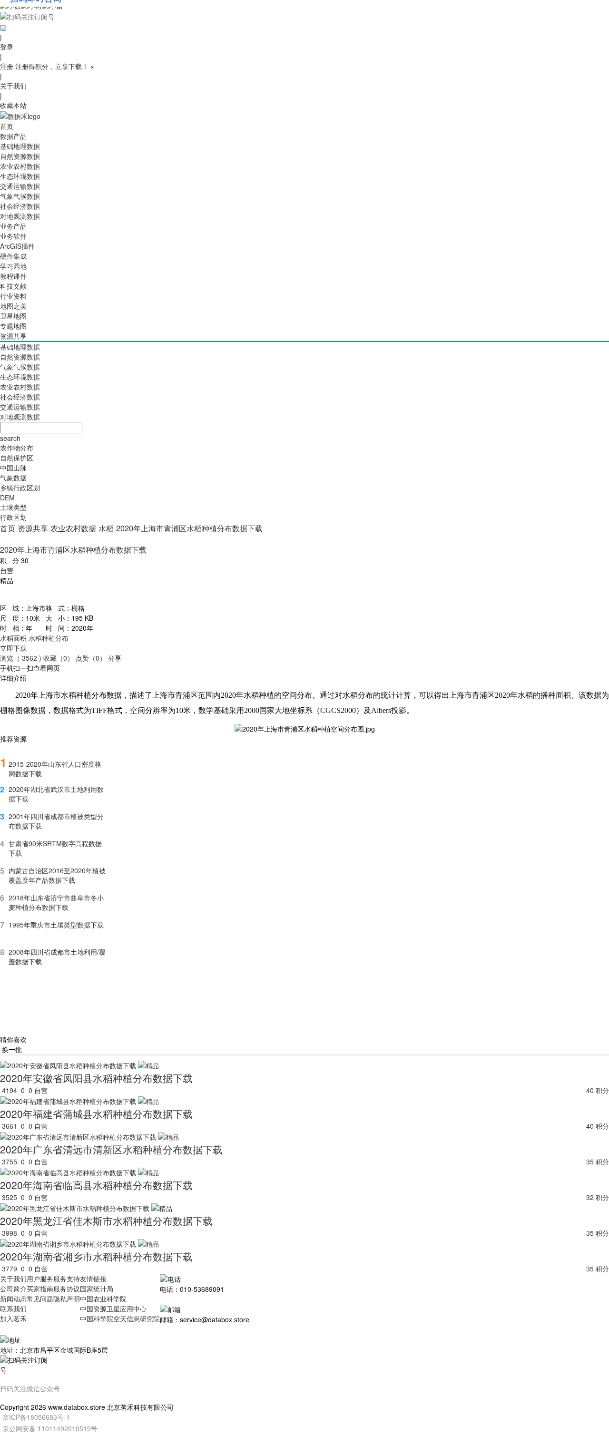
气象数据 (13, 477)
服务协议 (66, 1288)
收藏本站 (13, 105)
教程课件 (13, 276)
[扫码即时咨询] (304, 16)
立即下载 (13, 648)
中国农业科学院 (103, 1298)
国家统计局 (96, 1288)
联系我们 (13, 1308)
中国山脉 (13, 467)
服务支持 (66, 1278)
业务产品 (13, 226)
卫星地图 (13, 316)
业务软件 (13, 236)
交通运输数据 (20, 186)
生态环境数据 (20, 176)
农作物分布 (16, 447)
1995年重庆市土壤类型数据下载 (56, 924)
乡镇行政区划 (20, 487)
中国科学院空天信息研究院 (120, 1318)
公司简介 (13, 1288)
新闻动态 (13, 1298)
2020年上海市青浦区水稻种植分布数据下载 (189, 528)
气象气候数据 (20, 196)
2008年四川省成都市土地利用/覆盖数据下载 (57, 956)
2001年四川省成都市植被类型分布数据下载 (56, 820)
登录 (6, 46)
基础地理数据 (20, 146)
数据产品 (13, 136)
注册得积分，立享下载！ (51, 66)
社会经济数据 (20, 206)
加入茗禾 (13, 1318)
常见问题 (40, 1298)
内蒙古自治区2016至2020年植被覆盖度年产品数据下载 (57, 875)
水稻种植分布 (49, 638)
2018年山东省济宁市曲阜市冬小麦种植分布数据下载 (56, 902)
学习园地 (13, 266)
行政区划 (13, 517)
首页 (6, 126)
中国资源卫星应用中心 (113, 1308)
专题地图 (13, 326)
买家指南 (40, 1288)
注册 (6, 66)
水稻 (106, 528)
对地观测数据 (20, 216)
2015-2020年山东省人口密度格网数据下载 (55, 768)
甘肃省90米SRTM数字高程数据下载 (55, 848)
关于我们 (13, 85)
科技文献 (13, 286)
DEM (7, 497)
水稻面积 (13, 638)
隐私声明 (66, 1298)
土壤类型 (13, 507)
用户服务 (40, 1278)
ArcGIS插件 (17, 246)
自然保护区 (16, 457)
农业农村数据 (20, 166)
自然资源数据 (20, 156)
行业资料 (13, 296)
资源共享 (13, 336)
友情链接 (93, 1278)
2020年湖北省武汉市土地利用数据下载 (56, 793)
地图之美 (13, 306)
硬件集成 (13, 256)
